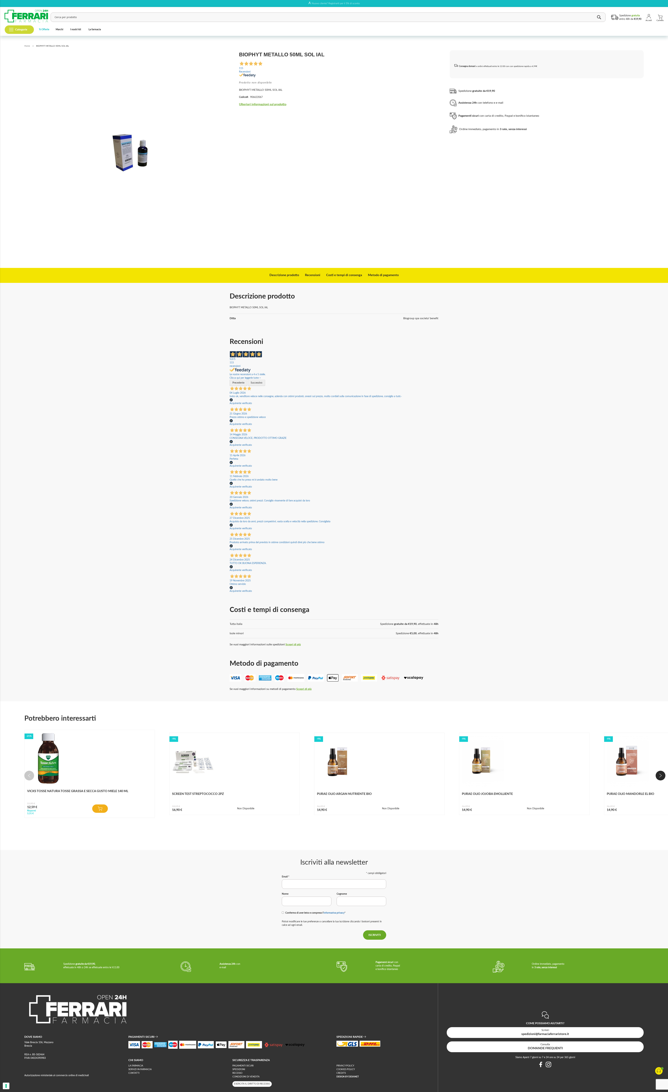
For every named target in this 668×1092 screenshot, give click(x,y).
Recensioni (312, 275)
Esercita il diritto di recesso (252, 1084)
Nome (285, 894)
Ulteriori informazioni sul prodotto (262, 104)
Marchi (59, 29)
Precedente (238, 383)
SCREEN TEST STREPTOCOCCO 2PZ (198, 794)
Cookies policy (345, 1069)
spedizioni (238, 1069)
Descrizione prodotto (284, 275)
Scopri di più (293, 644)
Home (27, 46)
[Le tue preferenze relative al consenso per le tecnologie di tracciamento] (6, 1086)
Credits (341, 1073)
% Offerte (44, 29)
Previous (29, 775)
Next (660, 775)
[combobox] (328, 17)
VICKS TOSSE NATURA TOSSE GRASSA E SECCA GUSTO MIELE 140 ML (77, 791)
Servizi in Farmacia (140, 1069)
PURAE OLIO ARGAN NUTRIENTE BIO (344, 794)
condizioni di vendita (246, 1077)
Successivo (256, 383)
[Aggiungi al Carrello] (100, 808)
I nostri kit (75, 29)
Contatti (134, 1073)
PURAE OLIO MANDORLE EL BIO (630, 794)
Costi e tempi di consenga (344, 275)
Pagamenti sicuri (243, 1066)
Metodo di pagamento (383, 275)
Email (285, 877)
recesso (237, 1073)
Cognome (342, 894)
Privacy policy (345, 1066)
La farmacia (95, 29)
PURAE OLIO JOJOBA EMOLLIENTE (487, 794)
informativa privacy (334, 913)
